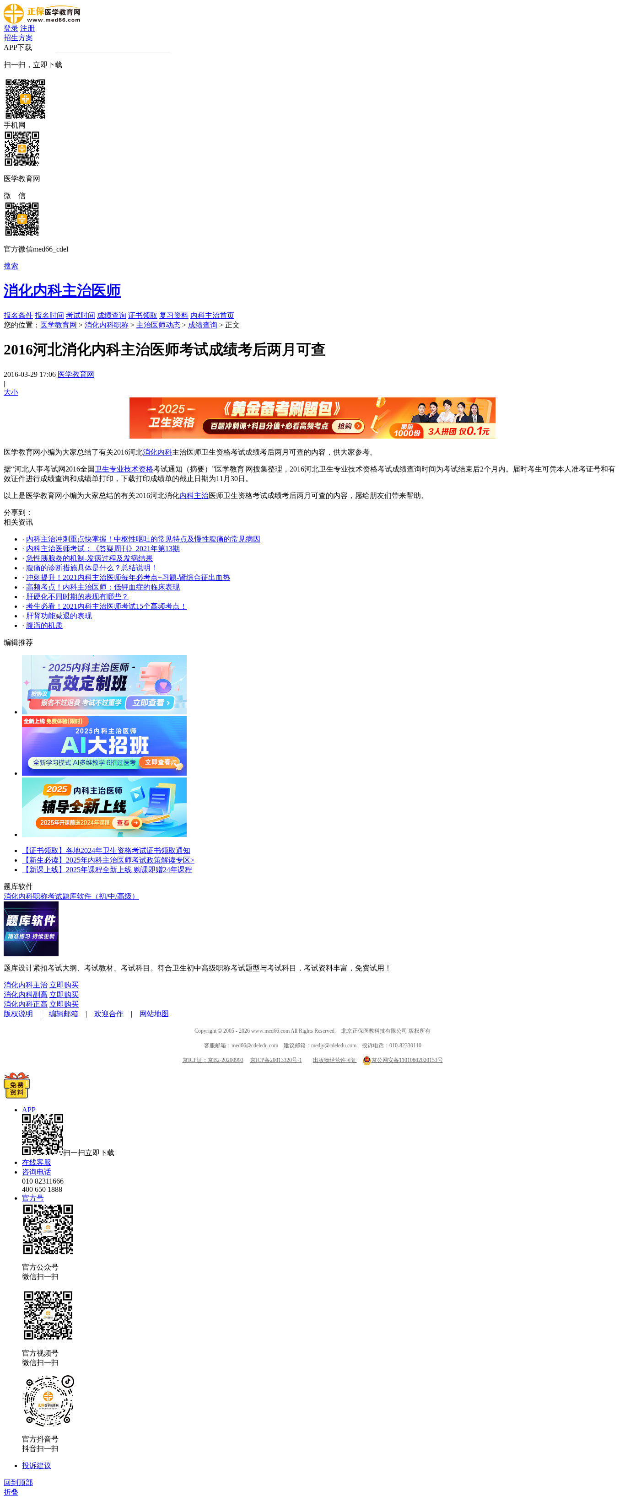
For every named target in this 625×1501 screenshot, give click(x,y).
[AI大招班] (104, 773)
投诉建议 (36, 1465)
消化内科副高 (26, 994)
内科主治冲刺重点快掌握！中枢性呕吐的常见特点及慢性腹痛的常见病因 (143, 539)
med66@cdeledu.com (255, 1045)
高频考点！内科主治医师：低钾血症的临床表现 (103, 587)
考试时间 (80, 315)
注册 (27, 28)
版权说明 (18, 1014)
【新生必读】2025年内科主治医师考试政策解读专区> (108, 860)
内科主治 (194, 495)
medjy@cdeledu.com (333, 1045)
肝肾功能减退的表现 (59, 616)
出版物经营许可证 (335, 1060)
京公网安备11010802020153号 (407, 1060)
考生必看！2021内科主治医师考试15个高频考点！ (106, 606)
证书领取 (142, 315)
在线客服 (36, 1162)
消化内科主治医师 (62, 290)
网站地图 (154, 1014)
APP (29, 1110)
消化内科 (157, 452)
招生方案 (18, 38)
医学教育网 (58, 325)
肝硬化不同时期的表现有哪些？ (77, 596)
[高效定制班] (104, 712)
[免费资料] (17, 1096)
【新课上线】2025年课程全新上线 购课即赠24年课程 (107, 870)
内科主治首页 (212, 315)
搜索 (11, 266)
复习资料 (174, 315)
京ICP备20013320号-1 (276, 1060)
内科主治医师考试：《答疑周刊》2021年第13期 (103, 548)
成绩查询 (111, 315)
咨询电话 (36, 1172)
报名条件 (18, 315)
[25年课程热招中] (104, 834)
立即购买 (64, 985)
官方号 (33, 1198)
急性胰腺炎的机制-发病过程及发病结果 (89, 558)
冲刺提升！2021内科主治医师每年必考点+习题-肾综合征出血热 (128, 577)
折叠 (11, 1492)
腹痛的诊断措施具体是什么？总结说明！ (92, 568)
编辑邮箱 (63, 1014)
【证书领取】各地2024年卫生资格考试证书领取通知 (106, 850)
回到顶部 (18, 1482)
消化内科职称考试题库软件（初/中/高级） (71, 896)
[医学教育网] (42, 21)
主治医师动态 (158, 325)
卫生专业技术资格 (124, 469)
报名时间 (49, 315)
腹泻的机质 (44, 625)
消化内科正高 (26, 1004)
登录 (11, 28)
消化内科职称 (107, 325)
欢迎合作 (109, 1014)
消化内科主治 (26, 985)
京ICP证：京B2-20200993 (213, 1060)
